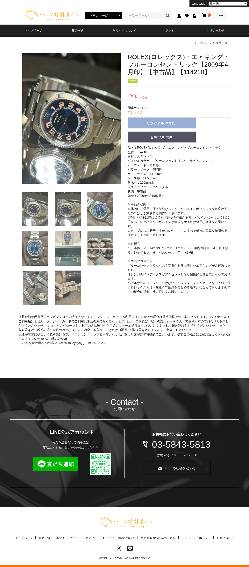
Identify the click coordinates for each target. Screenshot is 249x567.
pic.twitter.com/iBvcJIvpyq (49, 338)
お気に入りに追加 (162, 137)
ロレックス (135, 112)
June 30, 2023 (95, 343)
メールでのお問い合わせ (180, 468)
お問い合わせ (215, 30)
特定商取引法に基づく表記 (158, 538)
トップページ (33, 30)
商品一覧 (77, 30)
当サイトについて (124, 30)
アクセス (171, 30)
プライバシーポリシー (196, 538)
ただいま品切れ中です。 (162, 123)
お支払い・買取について (119, 538)
